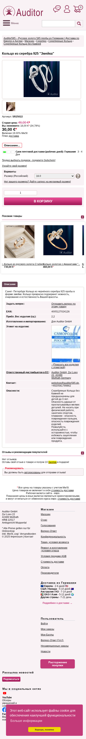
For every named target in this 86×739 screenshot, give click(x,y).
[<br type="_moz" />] (60, 240)
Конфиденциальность (53, 536)
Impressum (17, 536)
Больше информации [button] (26, 720)
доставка (14, 136)
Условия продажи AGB (53, 556)
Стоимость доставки (52, 561)
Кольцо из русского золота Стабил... (24, 264)
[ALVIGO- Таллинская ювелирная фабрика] (21, 241)
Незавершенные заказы (55, 646)
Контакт (28, 536)
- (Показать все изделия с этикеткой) (65, 366)
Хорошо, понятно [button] (44, 729)
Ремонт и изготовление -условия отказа (54, 549)
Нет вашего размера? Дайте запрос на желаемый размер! (37, 181)
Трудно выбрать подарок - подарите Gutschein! (28, 160)
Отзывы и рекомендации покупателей (24, 452)
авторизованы (32, 472)
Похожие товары (12, 216)
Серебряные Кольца (60, 41)
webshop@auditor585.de (65, 383)
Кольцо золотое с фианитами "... (61, 264)
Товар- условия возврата (55, 542)
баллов (52, 462)
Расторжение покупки (57, 664)
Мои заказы (47, 629)
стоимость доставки (62, 490)
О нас (44, 520)
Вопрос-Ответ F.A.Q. (52, 640)
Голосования (48, 525)
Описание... (12, 145)
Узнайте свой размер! (14, 165)
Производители (50, 573)
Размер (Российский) (16, 176)
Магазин (29, 41)
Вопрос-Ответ (49, 531)
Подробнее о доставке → (57, 603)
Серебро (41, 41)
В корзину (43, 201)
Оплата (45, 567)
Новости (45, 651)
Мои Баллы (47, 634)
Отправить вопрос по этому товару (63, 305)
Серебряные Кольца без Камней (22, 43)
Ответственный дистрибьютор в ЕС (27, 372)
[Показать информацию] (77, 175)
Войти (44, 623)
